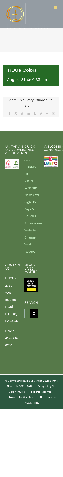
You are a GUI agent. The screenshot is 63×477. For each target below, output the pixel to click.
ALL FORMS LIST (30, 167)
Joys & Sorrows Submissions (31, 216)
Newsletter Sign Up (31, 198)
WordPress (29, 397)
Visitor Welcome (31, 184)
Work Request (30, 248)
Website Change (30, 234)
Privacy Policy (31, 402)
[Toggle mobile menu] (56, 7)
